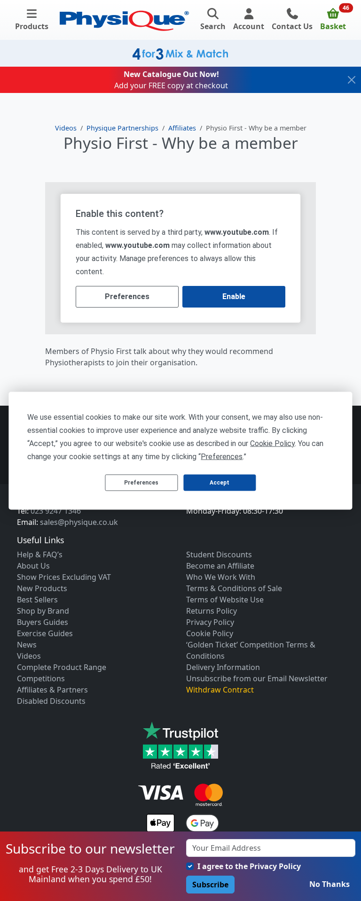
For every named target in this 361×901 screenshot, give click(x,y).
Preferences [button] (222, 456)
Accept (219, 482)
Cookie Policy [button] (272, 443)
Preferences (141, 482)
